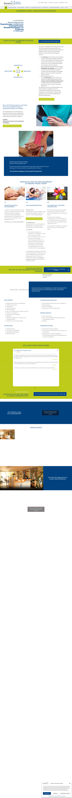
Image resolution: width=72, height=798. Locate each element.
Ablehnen (55, 793)
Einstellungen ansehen (65, 793)
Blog (66, 7)
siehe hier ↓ (17, 215)
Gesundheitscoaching (36, 7)
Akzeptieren (46, 793)
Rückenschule (45, 7)
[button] (69, 783)
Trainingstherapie (12, 7)
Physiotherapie (20, 7)
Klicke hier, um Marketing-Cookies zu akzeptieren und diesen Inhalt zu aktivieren (50, 413)
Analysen (28, 7)
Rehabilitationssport (55, 7)
